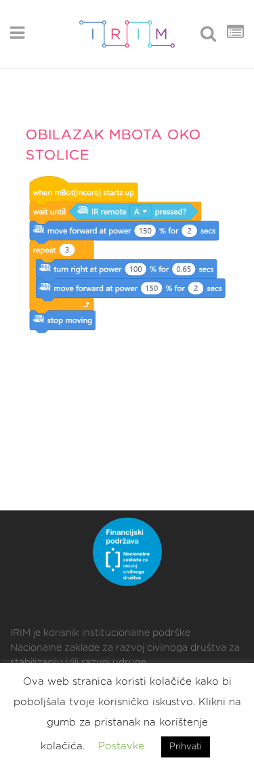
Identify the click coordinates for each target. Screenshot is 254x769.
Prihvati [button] (185, 747)
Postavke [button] (121, 746)
